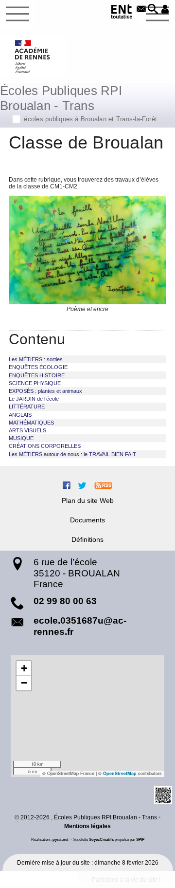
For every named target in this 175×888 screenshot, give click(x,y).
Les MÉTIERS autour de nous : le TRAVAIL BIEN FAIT (72, 454)
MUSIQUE (21, 438)
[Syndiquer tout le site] (103, 484)
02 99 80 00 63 (65, 601)
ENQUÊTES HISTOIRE (37, 375)
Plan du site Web (88, 500)
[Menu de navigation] (17, 14)
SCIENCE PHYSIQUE (35, 383)
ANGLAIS (20, 415)
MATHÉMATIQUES (31, 423)
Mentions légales (87, 826)
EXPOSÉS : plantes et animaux (45, 391)
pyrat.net (60, 839)
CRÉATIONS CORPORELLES (45, 446)
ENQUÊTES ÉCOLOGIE (38, 367)
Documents (87, 520)
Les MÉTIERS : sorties (36, 359)
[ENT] (122, 13)
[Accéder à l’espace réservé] (165, 9)
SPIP (140, 839)
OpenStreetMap (120, 773)
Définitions (87, 539)
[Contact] (141, 9)
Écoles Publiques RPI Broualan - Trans (78, 102)
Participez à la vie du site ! (126, 879)
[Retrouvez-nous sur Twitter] (82, 484)
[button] (153, 9)
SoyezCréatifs (101, 839)
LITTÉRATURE (27, 406)
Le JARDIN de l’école (34, 399)
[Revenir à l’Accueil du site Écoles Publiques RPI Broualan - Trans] (33, 56)
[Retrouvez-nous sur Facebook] (66, 484)
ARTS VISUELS (27, 430)
